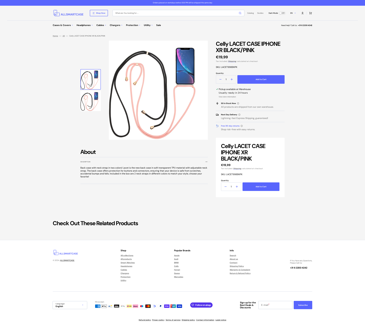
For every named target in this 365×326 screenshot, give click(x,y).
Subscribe (303, 305)
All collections (127, 255)
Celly (176, 266)
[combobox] (178, 13)
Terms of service (173, 320)
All (64, 36)
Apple (177, 255)
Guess (177, 273)
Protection (125, 277)
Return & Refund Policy (240, 273)
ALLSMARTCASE (67, 260)
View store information (227, 97)
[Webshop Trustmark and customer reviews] (298, 256)
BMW (176, 262)
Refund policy (145, 320)
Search (233, 255)
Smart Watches (128, 262)
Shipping (232, 61)
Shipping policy (188, 320)
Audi (176, 259)
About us (234, 259)
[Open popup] (238, 103)
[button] (302, 13)
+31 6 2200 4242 (305, 25)
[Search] (240, 13)
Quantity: (220, 73)
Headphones (126, 266)
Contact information (205, 320)
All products (126, 259)
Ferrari (177, 270)
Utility (123, 280)
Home (55, 36)
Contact (233, 262)
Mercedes (178, 277)
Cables (124, 270)
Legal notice (220, 320)
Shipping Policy (237, 266)
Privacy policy (158, 320)
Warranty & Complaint (240, 270)
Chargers (125, 273)
